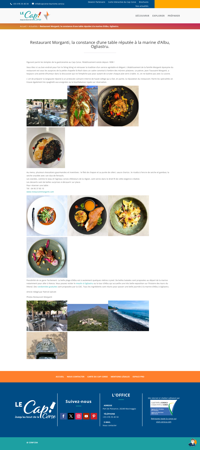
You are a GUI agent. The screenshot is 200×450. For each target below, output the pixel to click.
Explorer (158, 15)
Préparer (174, 15)
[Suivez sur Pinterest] (94, 416)
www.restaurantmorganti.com (40, 191)
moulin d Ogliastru (84, 283)
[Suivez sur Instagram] (78, 416)
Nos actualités (142, 6)
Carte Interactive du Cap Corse (122, 2)
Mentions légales (120, 377)
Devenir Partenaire (96, 2)
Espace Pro (138, 377)
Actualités (33, 26)
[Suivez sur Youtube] (86, 416)
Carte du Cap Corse (97, 377)
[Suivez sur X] (71, 416)
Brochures (143, 2)
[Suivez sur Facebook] (63, 416)
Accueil (23, 26)
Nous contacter (75, 377)
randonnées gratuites (47, 286)
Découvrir (142, 15)
